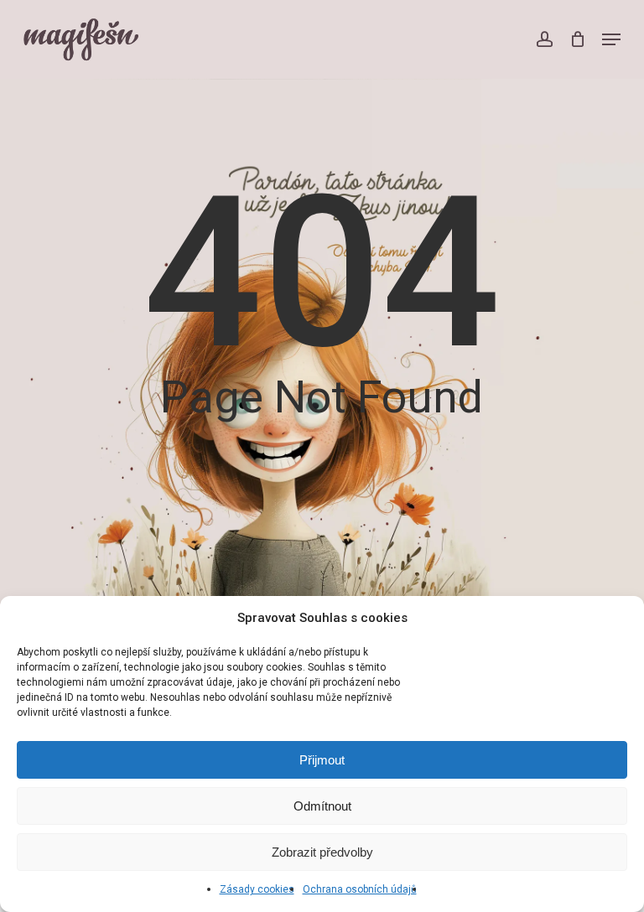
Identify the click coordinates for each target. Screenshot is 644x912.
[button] (611, 39)
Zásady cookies (257, 889)
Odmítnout (322, 806)
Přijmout (322, 760)
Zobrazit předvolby (322, 852)
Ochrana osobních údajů (360, 889)
